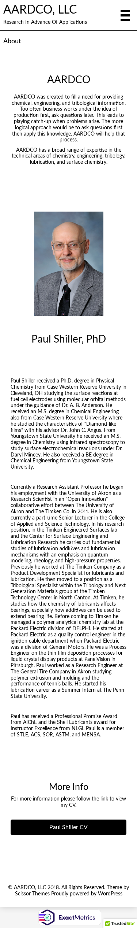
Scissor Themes (32, 893)
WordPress (110, 893)
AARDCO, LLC (40, 10)
